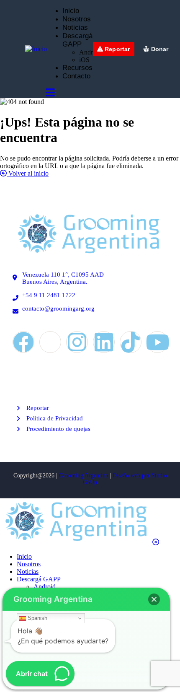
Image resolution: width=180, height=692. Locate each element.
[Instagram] (77, 342)
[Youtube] (157, 342)
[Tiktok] (130, 342)
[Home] (88, 254)
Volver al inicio (28, 173)
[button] (154, 599)
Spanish (36, 618)
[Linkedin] (104, 342)
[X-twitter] (50, 342)
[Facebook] (23, 342)
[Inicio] (36, 49)
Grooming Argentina (83, 475)
